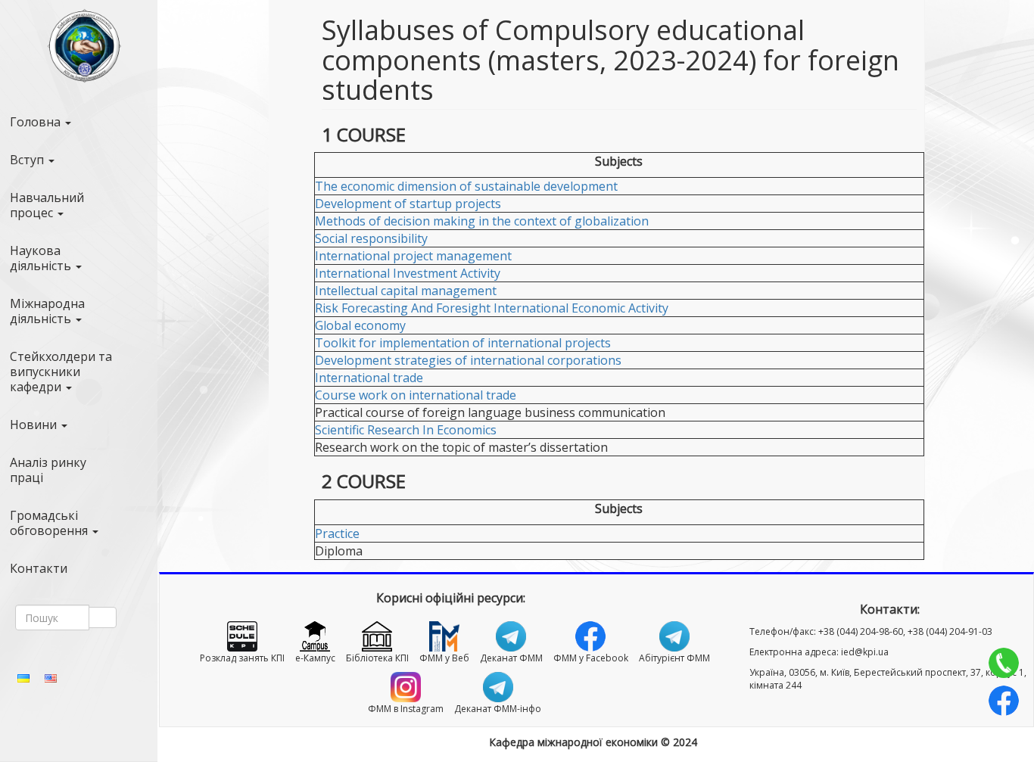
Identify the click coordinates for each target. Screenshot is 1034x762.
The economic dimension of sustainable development (466, 186)
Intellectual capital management (406, 290)
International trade (369, 377)
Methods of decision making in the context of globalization (482, 221)
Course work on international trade (415, 395)
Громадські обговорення (50, 523)
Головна (37, 122)
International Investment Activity (407, 273)
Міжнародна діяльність (47, 311)
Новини (35, 424)
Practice (337, 533)
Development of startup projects (408, 203)
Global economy (360, 325)
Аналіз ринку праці (48, 470)
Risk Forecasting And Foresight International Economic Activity (491, 308)
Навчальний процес (47, 205)
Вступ (28, 159)
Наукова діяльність (42, 258)
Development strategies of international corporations (468, 360)
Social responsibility (371, 238)
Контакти (38, 568)
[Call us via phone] (1004, 663)
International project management (413, 255)
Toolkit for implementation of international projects (463, 342)
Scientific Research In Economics (406, 429)
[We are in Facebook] (1004, 701)
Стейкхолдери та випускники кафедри (61, 371)
